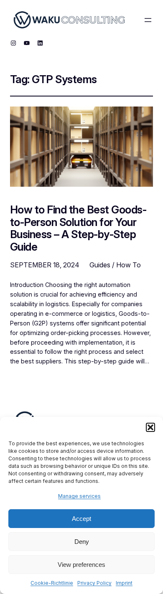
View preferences (81, 564)
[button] (150, 427)
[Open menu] (148, 20)
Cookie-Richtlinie (52, 583)
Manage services (79, 496)
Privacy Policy (94, 583)
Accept (81, 518)
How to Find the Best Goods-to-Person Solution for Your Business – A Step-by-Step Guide (78, 228)
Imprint (124, 583)
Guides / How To (115, 265)
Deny (81, 541)
